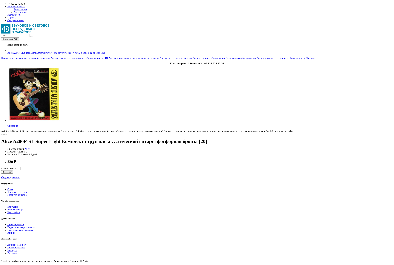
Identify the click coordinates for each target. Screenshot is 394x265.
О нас (10, 189)
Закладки (12, 250)
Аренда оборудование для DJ (92, 58)
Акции (11, 232)
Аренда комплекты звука (63, 58)
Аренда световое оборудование (208, 58)
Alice (27, 149)
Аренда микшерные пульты (123, 58)
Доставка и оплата (17, 192)
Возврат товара (15, 209)
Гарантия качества (17, 195)
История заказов (16, 247)
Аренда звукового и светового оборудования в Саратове (286, 58)
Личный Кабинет (16, 244)
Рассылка (12, 253)
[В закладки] (2, 134)
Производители (15, 224)
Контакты (12, 207)
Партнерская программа (20, 230)
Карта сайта (13, 212)
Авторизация (20, 12)
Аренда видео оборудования (241, 58)
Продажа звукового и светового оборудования (25, 58)
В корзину (7, 172)
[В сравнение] (5, 134)
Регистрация (20, 9)
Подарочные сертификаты (21, 227)
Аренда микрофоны (148, 58)
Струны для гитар (10, 177)
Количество (7, 168)
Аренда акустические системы (176, 58)
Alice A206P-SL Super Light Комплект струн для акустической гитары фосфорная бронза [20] (56, 52)
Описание (12, 126)
